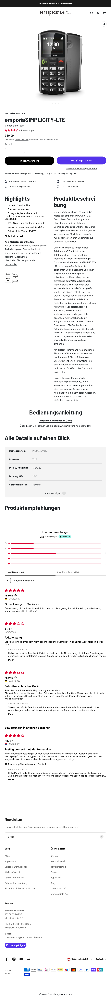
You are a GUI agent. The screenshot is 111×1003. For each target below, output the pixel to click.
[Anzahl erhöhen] (21, 150)
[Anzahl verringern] (9, 150)
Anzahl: (8, 144)
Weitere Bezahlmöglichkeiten (81, 168)
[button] (12, 130)
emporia (20, 113)
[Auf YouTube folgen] (21, 959)
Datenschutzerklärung (16, 883)
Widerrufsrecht (12, 872)
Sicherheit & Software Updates (21, 888)
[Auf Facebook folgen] (7, 959)
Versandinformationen (16, 866)
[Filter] (8, 580)
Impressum (10, 861)
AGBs (7, 856)
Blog (52, 883)
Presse (53, 872)
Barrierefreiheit (58, 866)
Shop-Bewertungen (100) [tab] (68, 572)
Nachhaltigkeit (58, 861)
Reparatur (55, 877)
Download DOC (58, 888)
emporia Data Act (59, 894)
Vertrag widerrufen (14, 877)
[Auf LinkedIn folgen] (29, 959)
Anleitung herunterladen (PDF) (55, 420)
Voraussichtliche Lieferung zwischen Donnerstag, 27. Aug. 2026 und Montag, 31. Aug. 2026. (41, 174)
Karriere (54, 856)
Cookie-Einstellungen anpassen (55, 994)
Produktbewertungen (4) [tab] (17, 572)
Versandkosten (21, 139)
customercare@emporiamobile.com (23, 937)
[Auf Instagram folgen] (14, 959)
